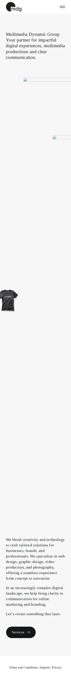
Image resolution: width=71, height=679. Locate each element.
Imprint (45, 667)
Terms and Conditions (23, 667)
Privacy (57, 667)
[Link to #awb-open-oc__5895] (62, 7)
